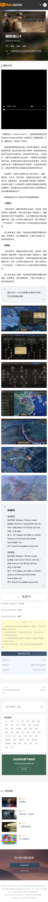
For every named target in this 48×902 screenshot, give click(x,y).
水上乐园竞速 (24, 839)
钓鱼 (36, 743)
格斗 (23, 732)
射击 (6, 728)
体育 (28, 721)
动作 (6, 725)
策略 (24, 46)
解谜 (14, 743)
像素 (33, 721)
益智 (39, 732)
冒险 (38, 721)
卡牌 (17, 725)
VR (17, 721)
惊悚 (36, 728)
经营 (36, 736)
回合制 (23, 725)
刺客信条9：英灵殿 (26, 814)
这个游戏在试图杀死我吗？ (11, 691)
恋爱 (25, 728)
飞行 (12, 747)
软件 (31, 743)
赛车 (20, 743)
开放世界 (18, 728)
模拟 (28, 732)
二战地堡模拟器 (25, 826)
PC (7, 46)
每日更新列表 (24, 865)
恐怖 (31, 728)
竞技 (20, 736)
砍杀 (14, 736)
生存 (33, 732)
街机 (28, 739)
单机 (12, 46)
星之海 (43, 690)
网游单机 (7, 739)
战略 (18, 46)
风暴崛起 (22, 802)
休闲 (22, 721)
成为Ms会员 (25, 871)
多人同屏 (36, 725)
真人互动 (7, 736)
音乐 (6, 747)
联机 (14, 739)
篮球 (31, 736)
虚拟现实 (21, 739)
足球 (25, 743)
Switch (12, 721)
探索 (12, 732)
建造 (12, 728)
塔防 (29, 725)
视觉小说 (34, 739)
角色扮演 (7, 743)
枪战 (17, 732)
